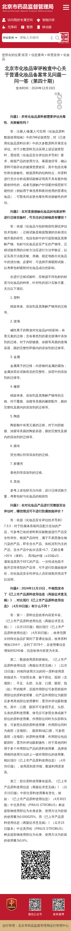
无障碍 (12, 27)
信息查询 (37, 55)
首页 (25, 55)
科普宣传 (53, 55)
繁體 (29, 27)
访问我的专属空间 (20, 20)
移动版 (47, 27)
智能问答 (48, 20)
